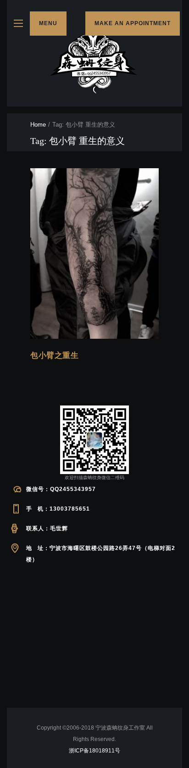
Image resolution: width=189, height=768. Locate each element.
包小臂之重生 (54, 355)
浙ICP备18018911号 (94, 750)
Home (38, 124)
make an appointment (132, 23)
